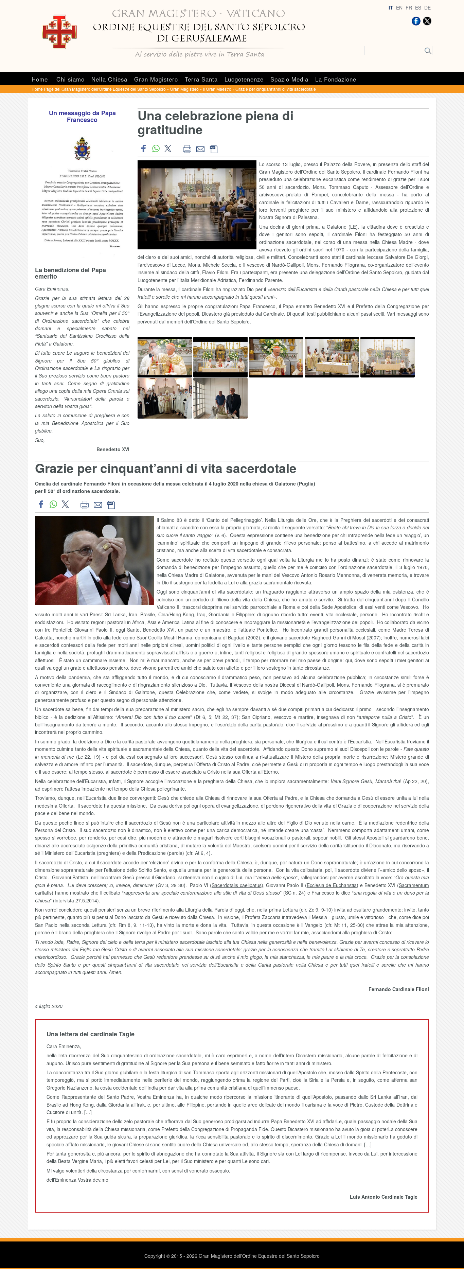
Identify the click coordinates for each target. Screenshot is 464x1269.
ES (418, 7)
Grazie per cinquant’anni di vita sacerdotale (275, 89)
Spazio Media (289, 79)
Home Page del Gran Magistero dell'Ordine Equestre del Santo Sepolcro (99, 89)
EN (399, 7)
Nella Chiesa (109, 79)
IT (391, 7)
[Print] (187, 148)
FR (409, 7)
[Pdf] (213, 148)
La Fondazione (335, 79)
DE (427, 7)
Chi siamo (70, 79)
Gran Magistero (156, 79)
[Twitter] (427, 21)
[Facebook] (416, 21)
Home (40, 79)
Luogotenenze (244, 79)
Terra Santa (201, 79)
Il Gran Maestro (217, 89)
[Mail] (200, 148)
